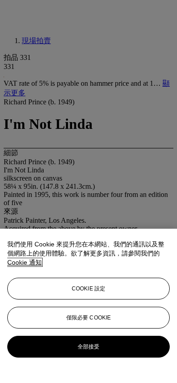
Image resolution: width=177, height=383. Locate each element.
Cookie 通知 (24, 262)
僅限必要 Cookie (88, 317)
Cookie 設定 (88, 288)
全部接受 (88, 347)
